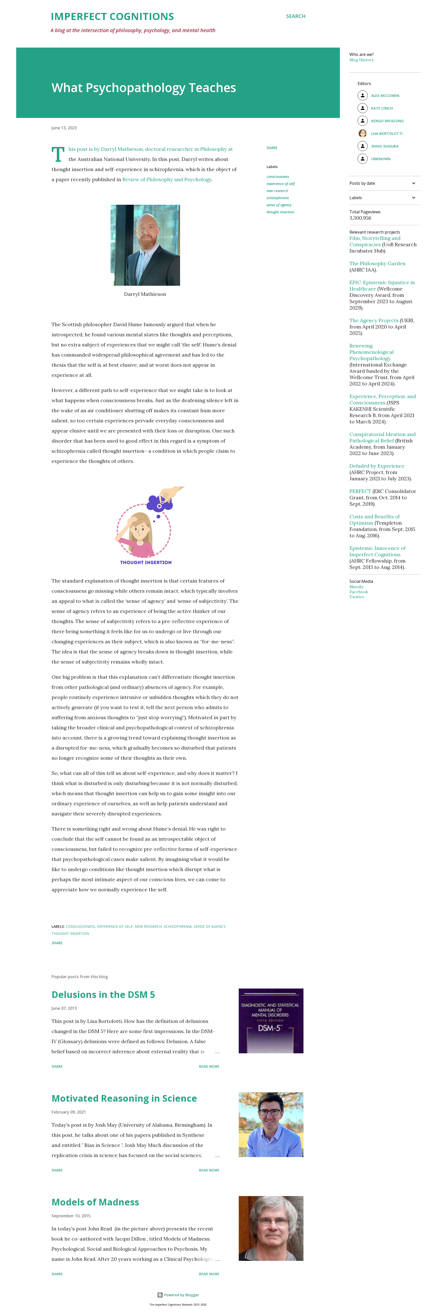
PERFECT (360, 491)
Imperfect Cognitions (112, 16)
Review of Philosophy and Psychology (166, 179)
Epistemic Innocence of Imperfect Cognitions (377, 551)
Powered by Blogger (181, 1294)
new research (277, 190)
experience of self (281, 183)
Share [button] (272, 147)
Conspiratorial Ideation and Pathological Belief (382, 437)
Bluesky (356, 586)
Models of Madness (95, 1202)
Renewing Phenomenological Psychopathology (371, 351)
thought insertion (280, 212)
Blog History (361, 59)
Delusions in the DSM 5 (103, 994)
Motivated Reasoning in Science (124, 1098)
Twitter (356, 596)
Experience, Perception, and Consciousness (382, 399)
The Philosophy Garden (377, 263)
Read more (209, 1066)
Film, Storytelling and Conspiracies (375, 241)
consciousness (278, 176)
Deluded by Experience (376, 466)
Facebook (358, 591)
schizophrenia (278, 197)
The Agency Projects (374, 320)
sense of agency (279, 204)
